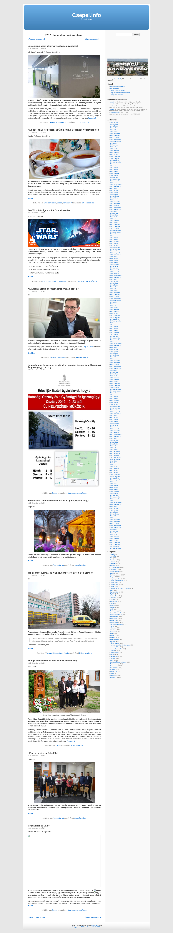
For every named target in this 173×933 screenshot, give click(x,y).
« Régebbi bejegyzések (36, 39)
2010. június (114, 485)
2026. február (114, 130)
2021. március (114, 241)
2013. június (114, 417)
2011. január (114, 472)
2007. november (115, 544)
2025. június (114, 145)
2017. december (115, 315)
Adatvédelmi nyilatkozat (117, 86)
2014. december (115, 383)
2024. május (114, 169)
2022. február (114, 220)
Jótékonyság (114, 611)
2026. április (114, 126)
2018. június (114, 304)
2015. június (114, 372)
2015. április (114, 376)
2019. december (115, 270)
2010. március (114, 491)
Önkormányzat (58, 565)
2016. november (115, 340)
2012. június (114, 440)
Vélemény (113, 677)
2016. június (114, 349)
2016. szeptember (115, 343)
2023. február (114, 198)
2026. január (114, 131)
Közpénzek (113, 620)
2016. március (114, 355)
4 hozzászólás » (80, 818)
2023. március (114, 196)
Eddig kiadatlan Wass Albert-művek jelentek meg (52, 661)
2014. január (114, 404)
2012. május (114, 442)
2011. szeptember (115, 457)
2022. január (114, 222)
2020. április (114, 262)
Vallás (112, 673)
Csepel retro (114, 582)
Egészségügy (58, 653)
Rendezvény (114, 656)
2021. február (114, 243)
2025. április (114, 149)
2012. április (114, 444)
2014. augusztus (115, 391)
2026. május (114, 124)
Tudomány (113, 671)
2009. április (114, 512)
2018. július (113, 302)
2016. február (114, 357)
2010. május (114, 487)
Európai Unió (114, 596)
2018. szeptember (115, 298)
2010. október (114, 478)
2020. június (114, 258)
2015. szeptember (115, 366)
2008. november (115, 521)
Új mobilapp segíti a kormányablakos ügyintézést (53, 46)
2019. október (114, 273)
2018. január (114, 313)
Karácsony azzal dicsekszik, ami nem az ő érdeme (53, 289)
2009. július (113, 506)
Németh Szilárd (114, 643)
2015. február (114, 379)
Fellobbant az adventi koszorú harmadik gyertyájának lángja (58, 500)
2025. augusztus (115, 141)
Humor (112, 603)
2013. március (114, 423)
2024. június (114, 167)
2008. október (114, 523)
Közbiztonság (114, 616)
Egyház (112, 594)
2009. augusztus (115, 504)
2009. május (114, 510)
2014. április (114, 398)
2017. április (114, 330)
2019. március (114, 287)
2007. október (114, 546)
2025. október (114, 137)
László (112, 102)
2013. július (113, 415)
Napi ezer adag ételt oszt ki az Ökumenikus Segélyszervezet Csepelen (63, 130)
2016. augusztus (115, 345)
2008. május (114, 533)
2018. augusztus (115, 300)
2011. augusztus (115, 459)
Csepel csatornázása (116, 580)
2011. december (115, 451)
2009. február (114, 516)
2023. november (115, 181)
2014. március (114, 400)
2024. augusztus (115, 164)
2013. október (114, 410)
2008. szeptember (115, 525)
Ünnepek (113, 569)
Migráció (112, 641)
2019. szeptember (115, 275)
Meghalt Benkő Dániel (39, 826)
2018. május (114, 306)
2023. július (113, 188)
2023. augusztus (115, 186)
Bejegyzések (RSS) (78, 927)
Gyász (112, 599)
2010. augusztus (115, 482)
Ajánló (112, 554)
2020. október (114, 251)
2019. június (114, 281)
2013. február (114, 425)
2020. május (114, 260)
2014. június (114, 395)
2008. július (113, 529)
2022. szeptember (115, 207)
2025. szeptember (115, 139)
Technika (113, 669)
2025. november (115, 135)
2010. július (113, 483)
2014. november (115, 385)
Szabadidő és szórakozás (57, 281)
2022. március (114, 219)
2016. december (115, 338)
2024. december (115, 156)
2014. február (114, 402)
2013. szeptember (115, 412)
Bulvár (112, 573)
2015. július (113, 370)
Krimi (111, 633)
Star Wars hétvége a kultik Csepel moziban (49, 210)
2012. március (114, 446)
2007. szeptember (115, 548)
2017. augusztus (115, 323)
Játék (111, 609)
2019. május (114, 283)
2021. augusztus (115, 232)
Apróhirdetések (114, 88)
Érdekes (112, 565)
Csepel (59, 203)
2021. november (115, 226)
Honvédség (113, 601)
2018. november (115, 294)
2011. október (114, 455)
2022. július (113, 211)
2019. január (114, 290)
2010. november (115, 476)
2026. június (114, 122)
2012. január (114, 449)
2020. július (113, 256)
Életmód (112, 561)
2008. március (114, 536)
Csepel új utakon (115, 579)
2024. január (114, 177)
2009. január (114, 518)
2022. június (114, 213)
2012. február (114, 448)
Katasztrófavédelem (116, 613)
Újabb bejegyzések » (93, 39)
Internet (112, 607)
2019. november (115, 272)
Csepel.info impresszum (117, 90)
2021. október (114, 228)
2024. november (115, 158)
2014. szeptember (115, 389)
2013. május (114, 419)
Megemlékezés (114, 639)
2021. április (114, 239)
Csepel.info (86, 15)
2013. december (115, 406)
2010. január (114, 495)
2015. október (114, 364)
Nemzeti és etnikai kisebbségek (120, 645)
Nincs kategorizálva (116, 649)
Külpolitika (113, 628)
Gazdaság (113, 597)
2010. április (114, 489)
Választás (113, 675)
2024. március (114, 173)
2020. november (115, 249)
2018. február (114, 311)
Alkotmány (113, 556)
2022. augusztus (115, 209)
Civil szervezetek (50, 203)
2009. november (115, 499)
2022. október (114, 205)
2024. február (114, 175)
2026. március (114, 128)
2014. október (114, 387)
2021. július (113, 234)
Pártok (53, 357)
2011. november (115, 453)
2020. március (114, 264)
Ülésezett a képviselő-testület (43, 753)
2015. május (114, 374)
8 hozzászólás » (82, 357)
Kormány (53, 122)
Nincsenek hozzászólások (87, 281)
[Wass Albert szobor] (64, 691)
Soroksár (113, 658)
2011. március (114, 468)
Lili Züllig (112, 106)
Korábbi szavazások (116, 94)
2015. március (114, 377)
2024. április (114, 171)
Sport (111, 660)
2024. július (113, 166)
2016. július (113, 347)
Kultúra (58, 746)
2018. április (114, 307)
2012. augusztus (115, 436)
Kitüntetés (113, 630)
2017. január (114, 336)
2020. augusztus (115, 254)
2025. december (115, 133)
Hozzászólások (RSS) (93, 927)
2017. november (115, 317)
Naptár (112, 96)
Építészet (113, 563)
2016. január (114, 359)
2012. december (115, 429)
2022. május (114, 215)
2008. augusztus (115, 527)
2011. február (114, 470)
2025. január (114, 154)
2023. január (114, 200)
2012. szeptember (115, 434)
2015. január (114, 381)
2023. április (114, 194)
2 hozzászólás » (83, 122)
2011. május (114, 465)
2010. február (114, 493)
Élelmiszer (113, 560)
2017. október (114, 319)
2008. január (114, 540)
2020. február (114, 266)
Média (66, 653)
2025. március (114, 150)
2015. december (115, 360)
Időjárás (112, 605)
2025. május (114, 147)
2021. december (115, 224)
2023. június (114, 190)
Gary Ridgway (114, 112)
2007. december (115, 542)
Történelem (113, 667)
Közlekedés (113, 618)
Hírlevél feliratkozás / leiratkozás (120, 92)
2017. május (114, 328)
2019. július (113, 279)
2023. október (114, 183)
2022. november (115, 203)
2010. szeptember (115, 480)
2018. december (115, 292)
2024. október (114, 160)
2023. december (115, 179)
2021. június (114, 236)
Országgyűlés (114, 652)
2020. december (115, 247)
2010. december (115, 474)
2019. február (114, 289)
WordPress (94, 925)
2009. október (114, 501)
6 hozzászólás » (77, 746)
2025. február (114, 152)
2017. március (114, 332)
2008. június (114, 531)
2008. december (115, 519)
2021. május (114, 237)
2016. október (114, 342)
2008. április (114, 535)
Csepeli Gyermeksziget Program (120, 588)
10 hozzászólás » (88, 203)
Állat (111, 558)
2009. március (114, 514)
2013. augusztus (115, 413)
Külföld (112, 626)
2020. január (114, 268)
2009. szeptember (115, 502)
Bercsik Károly (114, 571)
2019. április (114, 285)
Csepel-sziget (114, 584)
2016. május (114, 351)
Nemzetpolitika (114, 647)
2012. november (115, 430)
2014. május (114, 396)
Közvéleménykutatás (116, 624)
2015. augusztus (115, 368)
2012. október (114, 432)
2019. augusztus (115, 277)
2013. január (114, 427)
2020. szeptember (115, 253)
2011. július (113, 461)
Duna (111, 590)
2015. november (115, 362)
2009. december (115, 497)
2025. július (113, 143)
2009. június (114, 508)
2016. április (114, 353)
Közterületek (114, 622)
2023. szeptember (115, 184)
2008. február (114, 538)
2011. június (114, 463)
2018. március (114, 309)
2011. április (113, 466)
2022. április (114, 217)
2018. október (114, 296)
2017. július (113, 325)
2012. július (113, 438)
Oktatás (112, 650)
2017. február (114, 334)
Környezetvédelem (116, 614)
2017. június (114, 326)
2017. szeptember (115, 321)
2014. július (113, 393)
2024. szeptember (115, 162)
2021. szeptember (115, 230)
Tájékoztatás (114, 664)
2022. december (115, 201)
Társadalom (62, 122)
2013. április (114, 421)
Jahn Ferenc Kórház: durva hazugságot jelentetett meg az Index (60, 573)
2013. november (115, 408)
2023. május (114, 192)
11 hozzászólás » (85, 653)
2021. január (114, 245)
